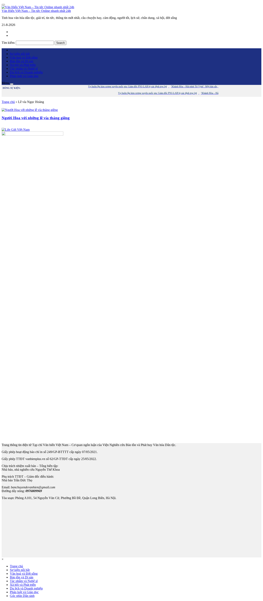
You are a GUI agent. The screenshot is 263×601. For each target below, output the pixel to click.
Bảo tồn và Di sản (21, 61)
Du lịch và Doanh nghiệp (26, 72)
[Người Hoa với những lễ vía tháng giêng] (30, 110)
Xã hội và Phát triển (23, 65)
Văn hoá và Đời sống (24, 57)
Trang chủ (8, 102)
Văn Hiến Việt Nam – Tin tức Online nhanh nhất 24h (36, 11)
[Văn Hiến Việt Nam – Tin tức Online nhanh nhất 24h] (38, 7)
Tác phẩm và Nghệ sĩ (24, 68)
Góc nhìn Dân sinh (22, 596)
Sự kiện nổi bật (20, 53)
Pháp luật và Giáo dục (24, 76)
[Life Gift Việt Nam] (16, 129)
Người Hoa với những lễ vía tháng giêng (36, 118)
